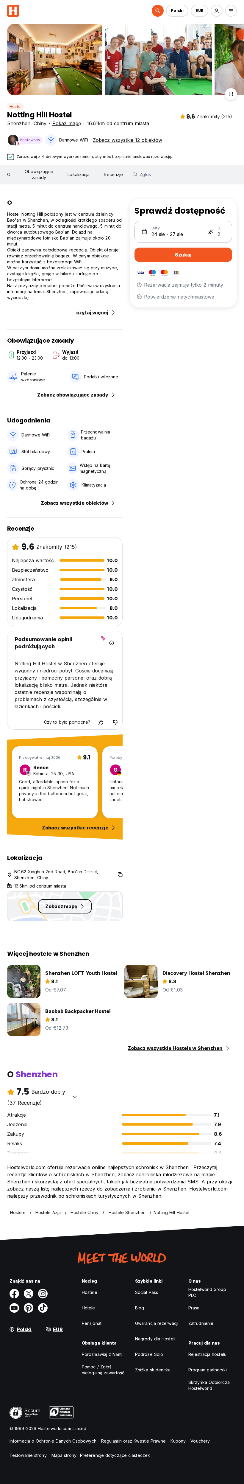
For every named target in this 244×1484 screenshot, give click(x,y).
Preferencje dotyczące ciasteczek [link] (115, 1455)
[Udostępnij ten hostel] (231, 94)
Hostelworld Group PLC (207, 1292)
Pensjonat (91, 1323)
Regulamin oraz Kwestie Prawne (133, 1440)
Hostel (15, 106)
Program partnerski (207, 1369)
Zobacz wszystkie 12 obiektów (127, 140)
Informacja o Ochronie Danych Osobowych (53, 1440)
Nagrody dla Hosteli (155, 1338)
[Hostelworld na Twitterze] (28, 1293)
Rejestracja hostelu (207, 1354)
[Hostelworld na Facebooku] (14, 1293)
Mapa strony (63, 1455)
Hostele (89, 1292)
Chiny (40, 123)
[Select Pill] (158, 11)
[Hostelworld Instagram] (43, 1293)
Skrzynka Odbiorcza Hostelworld (209, 1385)
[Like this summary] (101, 722)
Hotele (88, 1307)
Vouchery (200, 1440)
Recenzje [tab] (113, 174)
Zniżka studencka (153, 1369)
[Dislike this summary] (115, 722)
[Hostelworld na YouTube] (14, 1308)
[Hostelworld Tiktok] (43, 1308)
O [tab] (8, 174)
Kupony (178, 1440)
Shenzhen (18, 123)
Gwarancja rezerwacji (156, 1323)
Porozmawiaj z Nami (102, 1354)
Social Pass (146, 1292)
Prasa (194, 1307)
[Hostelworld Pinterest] (28, 1308)
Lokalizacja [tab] (79, 174)
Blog (139, 1307)
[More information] (111, 643)
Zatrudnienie (200, 1323)
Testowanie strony (28, 1455)
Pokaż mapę (66, 123)
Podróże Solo (149, 1354)
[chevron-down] (75, 1097)
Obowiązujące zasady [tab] (39, 174)
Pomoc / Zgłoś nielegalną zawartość (103, 1369)
